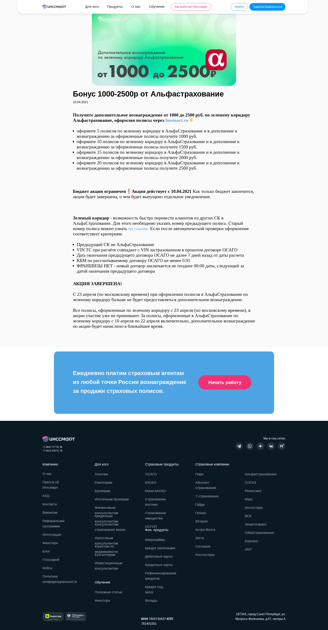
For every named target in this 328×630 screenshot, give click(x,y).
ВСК (248, 516)
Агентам (101, 474)
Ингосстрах (254, 508)
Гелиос (200, 513)
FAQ (46, 496)
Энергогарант (256, 524)
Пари (199, 474)
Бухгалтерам (105, 555)
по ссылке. (138, 228)
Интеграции (52, 535)
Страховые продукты (162, 464)
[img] (54, 7)
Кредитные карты (159, 565)
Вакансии (50, 512)
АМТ (248, 549)
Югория (201, 521)
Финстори (102, 600)
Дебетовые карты (159, 556)
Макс (249, 499)
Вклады (151, 600)
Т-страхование (207, 496)
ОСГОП (151, 527)
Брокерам (102, 491)
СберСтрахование (259, 533)
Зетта (199, 538)
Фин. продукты (156, 530)
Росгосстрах (205, 555)
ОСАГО (151, 474)
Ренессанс (253, 491)
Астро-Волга (205, 530)
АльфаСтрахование (261, 474)
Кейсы (47, 568)
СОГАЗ (250, 482)
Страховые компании (212, 464)
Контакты (50, 504)
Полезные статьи (108, 592)
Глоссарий (51, 560)
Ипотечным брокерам (112, 499)
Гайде (200, 505)
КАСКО (150, 482)
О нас (47, 474)
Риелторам (103, 482)
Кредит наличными (160, 548)
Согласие (203, 546)
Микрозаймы (155, 540)
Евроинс (251, 541)
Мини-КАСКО (155, 491)
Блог (46, 551)
